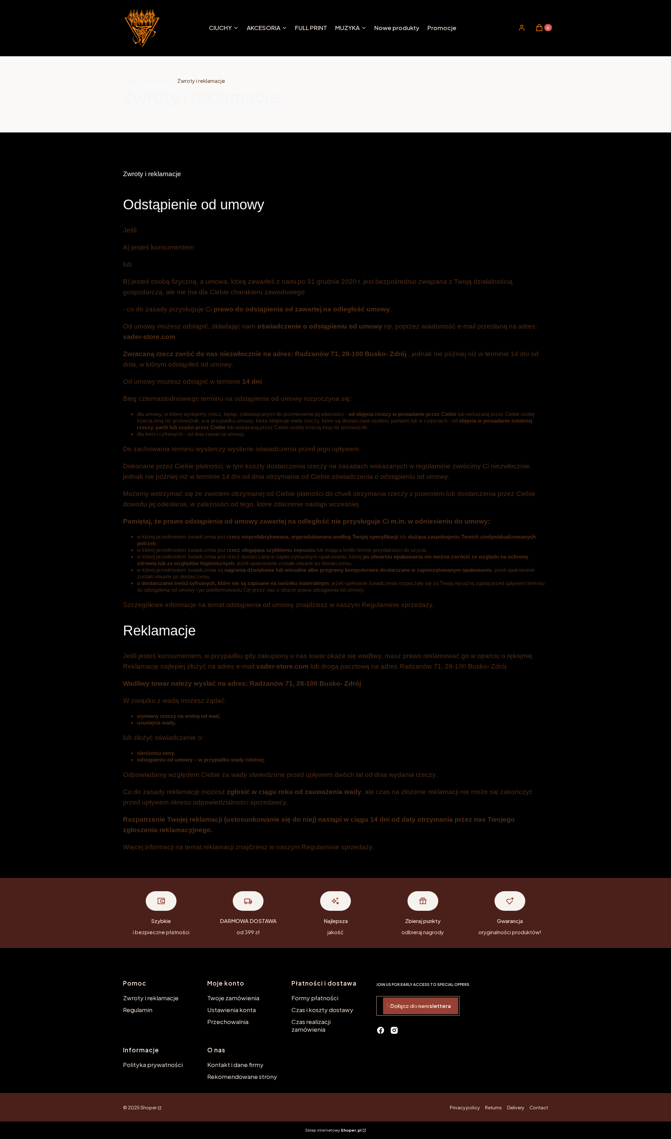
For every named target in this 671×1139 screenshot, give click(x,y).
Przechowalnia (227, 1021)
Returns (493, 1107)
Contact (538, 1107)
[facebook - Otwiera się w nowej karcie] (380, 1030)
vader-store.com (146, 80)
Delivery (515, 1107)
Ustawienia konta (231, 1010)
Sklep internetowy (333, 1130)
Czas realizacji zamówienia (311, 1025)
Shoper (148, 1107)
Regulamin (137, 1010)
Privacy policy (465, 1107)
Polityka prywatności (153, 1064)
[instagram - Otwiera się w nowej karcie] (394, 1030)
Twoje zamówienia (233, 998)
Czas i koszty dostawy (322, 1010)
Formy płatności (314, 998)
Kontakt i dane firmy (235, 1064)
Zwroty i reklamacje (151, 998)
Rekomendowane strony (242, 1076)
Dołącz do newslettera (420, 1005)
